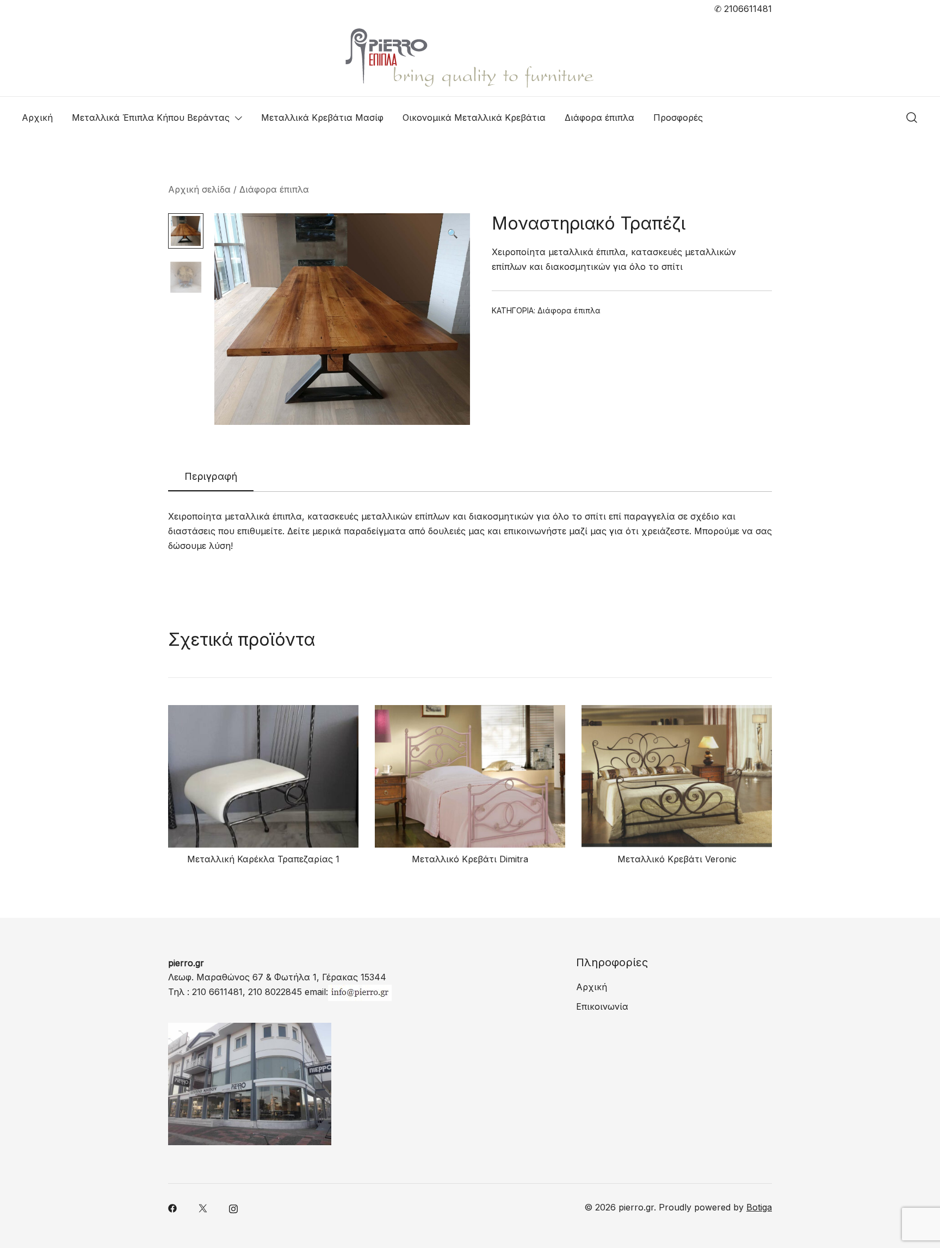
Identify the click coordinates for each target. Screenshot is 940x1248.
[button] (452, 233)
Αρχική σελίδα (199, 189)
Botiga (759, 1207)
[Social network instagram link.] (233, 1207)
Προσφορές (678, 117)
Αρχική (37, 117)
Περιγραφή (210, 476)
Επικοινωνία (602, 1006)
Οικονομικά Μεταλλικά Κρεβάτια (474, 117)
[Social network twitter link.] (203, 1207)
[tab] (210, 477)
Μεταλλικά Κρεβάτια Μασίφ (322, 117)
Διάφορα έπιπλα (599, 117)
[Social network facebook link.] (172, 1207)
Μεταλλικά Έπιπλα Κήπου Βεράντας (151, 117)
